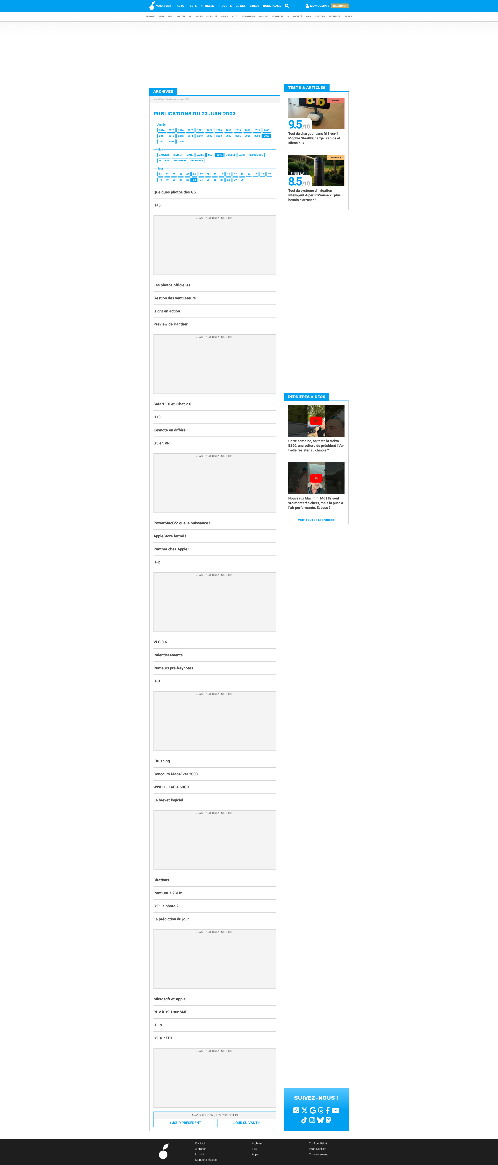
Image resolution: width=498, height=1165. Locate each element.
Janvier (164, 155)
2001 (171, 141)
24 (201, 179)
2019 (228, 130)
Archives (171, 99)
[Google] (313, 1110)
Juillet (230, 155)
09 (215, 174)
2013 (171, 136)
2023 (190, 130)
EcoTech (277, 16)
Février (177, 155)
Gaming (263, 16)
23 (194, 179)
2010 (200, 136)
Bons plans (272, 6)
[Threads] (321, 1110)
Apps (255, 1154)
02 (167, 174)
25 (208, 179)
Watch (181, 16)
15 (255, 174)
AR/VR (224, 16)
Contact (200, 1143)
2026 (162, 130)
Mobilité (211, 16)
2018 (238, 130)
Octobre (164, 160)
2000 (181, 141)
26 (215, 179)
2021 (209, 130)
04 (181, 174)
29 (235, 179)
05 (187, 174)
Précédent (186, 1123)
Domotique (248, 16)
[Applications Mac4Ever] (296, 1110)
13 (242, 174)
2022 (200, 130)
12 (235, 174)
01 (160, 174)
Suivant (245, 1123)
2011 (190, 136)
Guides (240, 6)
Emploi (199, 1154)
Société (297, 16)
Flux (254, 1149)
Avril (200, 155)
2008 (219, 136)
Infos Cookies (317, 1149)
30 (242, 179)
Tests (192, 6)
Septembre (256, 155)
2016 (257, 130)
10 (221, 174)
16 (262, 174)
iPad (161, 16)
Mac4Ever (158, 99)
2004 (257, 136)
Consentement (318, 1154)
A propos (200, 1149)
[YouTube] (335, 1110)
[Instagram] (312, 1120)
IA (288, 16)
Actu (180, 6)
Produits (225, 6)
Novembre (180, 160)
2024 (181, 130)
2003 (266, 136)
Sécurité (334, 16)
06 (194, 174)
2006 (238, 136)
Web (308, 16)
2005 (247, 136)
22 (187, 179)
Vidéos (254, 6)
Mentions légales (206, 1160)
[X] (304, 1110)
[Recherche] (287, 6)
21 (181, 179)
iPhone (150, 16)
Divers (348, 16)
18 (160, 179)
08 (208, 174)
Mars (190, 155)
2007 (228, 136)
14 (249, 174)
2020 (219, 130)
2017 (247, 130)
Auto (235, 16)
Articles (207, 6)
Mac (170, 16)
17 (269, 174)
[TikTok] (304, 1120)
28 (228, 179)
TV (190, 16)
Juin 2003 (184, 99)
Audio (199, 16)
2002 (162, 141)
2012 (181, 136)
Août (242, 155)
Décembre (196, 160)
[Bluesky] (320, 1120)
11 (228, 174)
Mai (210, 155)
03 (174, 174)
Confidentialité (318, 1143)
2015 (266, 130)
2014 (162, 136)
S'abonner (339, 5)
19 (167, 179)
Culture (320, 16)
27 (221, 179)
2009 (209, 136)
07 (201, 174)
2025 (171, 130)
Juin (219, 155)
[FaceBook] (328, 1110)
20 (174, 179)
